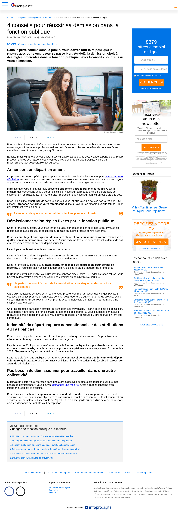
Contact (127, 473)
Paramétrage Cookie (144, 473)
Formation (53, 490)
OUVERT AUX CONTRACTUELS (150, 76)
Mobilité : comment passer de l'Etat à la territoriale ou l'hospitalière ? (43, 436)
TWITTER (34, 138)
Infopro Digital (159, 158)
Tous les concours (151, 325)
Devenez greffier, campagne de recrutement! (32, 458)
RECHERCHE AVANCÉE (151, 89)
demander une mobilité (65, 384)
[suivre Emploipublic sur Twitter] (20, 491)
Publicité (52, 492)
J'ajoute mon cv (151, 242)
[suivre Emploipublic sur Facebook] (9, 491)
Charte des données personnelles (156, 162)
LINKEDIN (49, 138)
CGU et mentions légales (58, 473)
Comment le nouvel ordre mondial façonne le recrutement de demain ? (44, 453)
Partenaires (114, 473)
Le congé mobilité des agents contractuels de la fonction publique (42, 441)
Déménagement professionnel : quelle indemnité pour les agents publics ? (46, 449)
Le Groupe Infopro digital (59, 488)
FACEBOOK (17, 138)
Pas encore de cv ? (151, 248)
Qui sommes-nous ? (33, 473)
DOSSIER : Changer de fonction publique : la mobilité (32, 44)
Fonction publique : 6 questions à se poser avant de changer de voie (43, 445)
